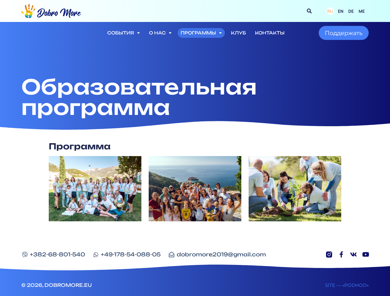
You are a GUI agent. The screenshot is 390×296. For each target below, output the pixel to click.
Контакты (270, 32)
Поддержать (344, 33)
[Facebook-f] (341, 254)
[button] (309, 11)
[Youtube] (366, 254)
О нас (157, 32)
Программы (198, 32)
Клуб (238, 32)
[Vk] (353, 254)
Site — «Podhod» (347, 285)
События (120, 32)
